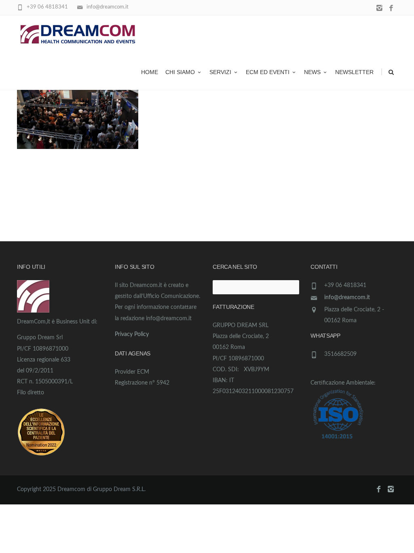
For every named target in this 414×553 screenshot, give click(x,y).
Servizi (220, 72)
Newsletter (354, 72)
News (312, 72)
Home (149, 72)
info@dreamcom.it (347, 297)
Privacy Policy (132, 334)
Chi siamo (180, 72)
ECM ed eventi (267, 72)
